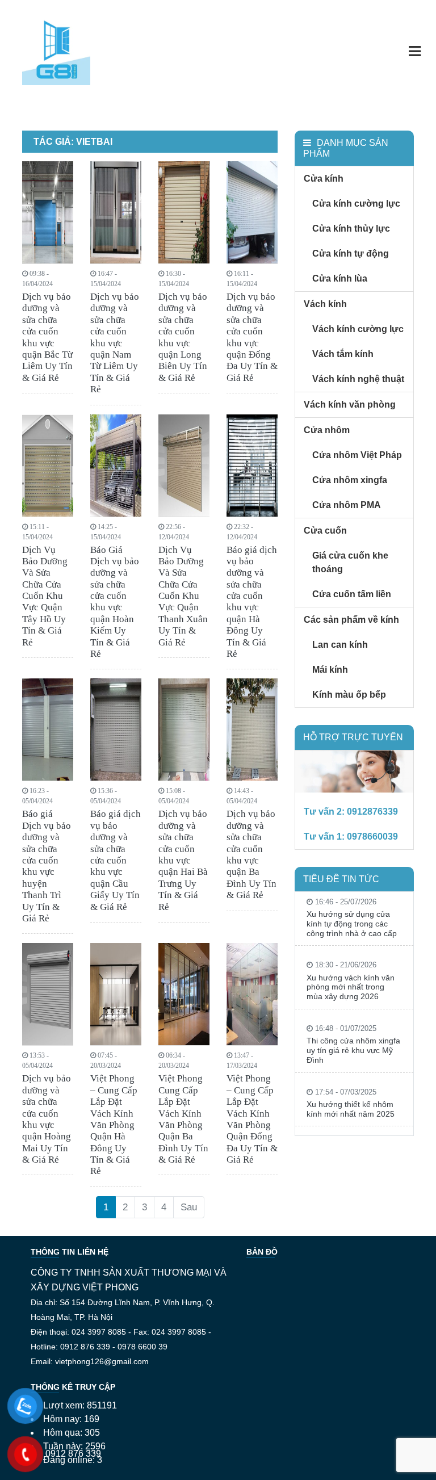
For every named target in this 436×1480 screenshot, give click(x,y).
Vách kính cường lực (358, 329)
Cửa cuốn (325, 530)
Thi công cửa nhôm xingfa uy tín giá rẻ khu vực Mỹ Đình (353, 1050)
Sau (189, 1207)
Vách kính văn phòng (350, 404)
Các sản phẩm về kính (351, 619)
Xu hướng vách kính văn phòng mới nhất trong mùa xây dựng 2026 (351, 987)
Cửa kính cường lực (356, 203)
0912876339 (372, 811)
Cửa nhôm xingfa (349, 480)
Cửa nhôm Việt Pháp (357, 455)
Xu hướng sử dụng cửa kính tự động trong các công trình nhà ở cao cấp (352, 923)
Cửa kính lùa (339, 278)
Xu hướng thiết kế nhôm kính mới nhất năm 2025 (351, 1109)
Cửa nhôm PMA (346, 505)
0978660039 (372, 836)
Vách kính (325, 304)
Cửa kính (323, 178)
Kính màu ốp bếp (349, 694)
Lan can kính (340, 644)
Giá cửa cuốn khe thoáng (350, 562)
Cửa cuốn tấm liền (351, 594)
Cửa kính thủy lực (351, 228)
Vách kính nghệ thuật (358, 379)
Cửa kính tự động (350, 253)
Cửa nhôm (327, 430)
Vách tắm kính (343, 354)
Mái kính (330, 669)
